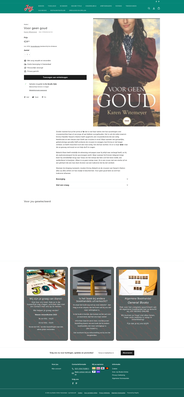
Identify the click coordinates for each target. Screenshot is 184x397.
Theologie (52, 6)
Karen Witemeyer (30, 32)
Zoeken (114, 369)
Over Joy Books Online (120, 372)
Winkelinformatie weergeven (38, 90)
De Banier (63, 6)
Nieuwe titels (76, 6)
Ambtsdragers (106, 6)
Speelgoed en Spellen (77, 10)
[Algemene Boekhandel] (138, 282)
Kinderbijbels (91, 6)
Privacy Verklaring (118, 375)
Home (26, 24)
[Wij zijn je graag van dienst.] (46, 283)
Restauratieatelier (57, 10)
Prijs (26, 37)
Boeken (41, 6)
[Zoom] (126, 72)
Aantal (26, 50)
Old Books (42, 10)
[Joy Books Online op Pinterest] (76, 383)
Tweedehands (131, 6)
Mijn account (56, 369)
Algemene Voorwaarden (120, 378)
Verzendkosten (35, 46)
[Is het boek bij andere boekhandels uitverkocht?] (92, 282)
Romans (119, 6)
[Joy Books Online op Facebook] (73, 383)
